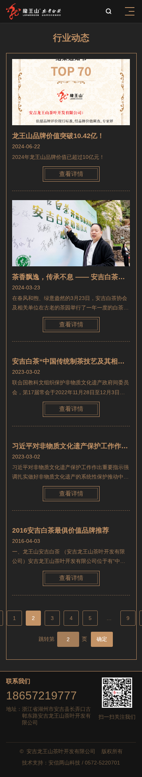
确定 (102, 639)
